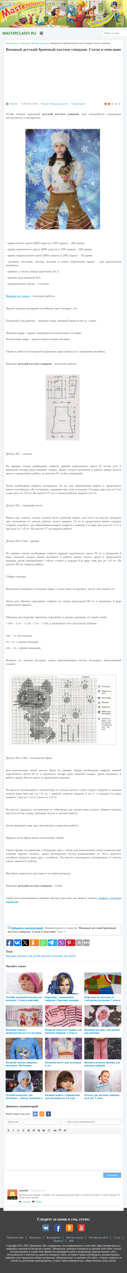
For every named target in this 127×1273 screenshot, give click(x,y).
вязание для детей (28, 956)
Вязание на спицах (18, 296)
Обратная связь (15, 1237)
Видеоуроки (53, 1237)
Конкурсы (35, 1237)
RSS (71, 1240)
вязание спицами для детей (58, 956)
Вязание (45, 103)
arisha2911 (23, 1190)
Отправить (112, 1175)
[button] (8, 1130)
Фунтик (13, 103)
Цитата (39, 1202)
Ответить (27, 1202)
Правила (58, 1240)
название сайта (19, 33)
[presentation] (8, 1130)
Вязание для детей (58, 103)
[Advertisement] (63, 78)
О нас (117, 1237)
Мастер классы (74, 1237)
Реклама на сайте (98, 1237)
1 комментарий (78, 103)
